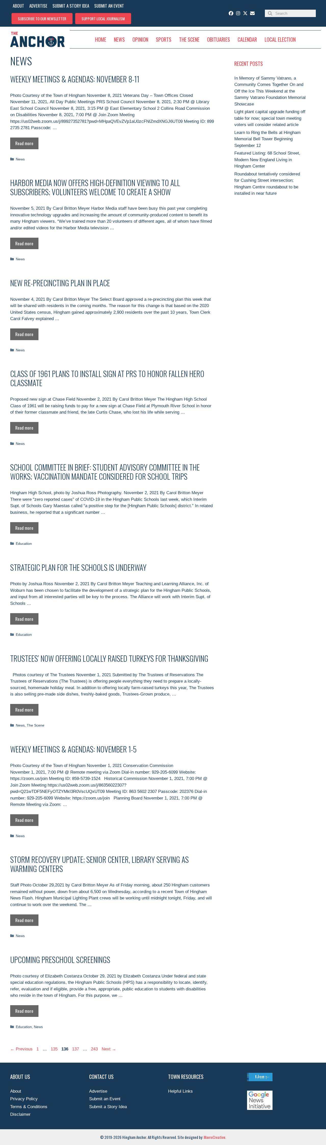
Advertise (98, 1091)
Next (109, 1049)
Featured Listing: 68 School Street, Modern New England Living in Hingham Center (267, 160)
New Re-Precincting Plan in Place (60, 283)
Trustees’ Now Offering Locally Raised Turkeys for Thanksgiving (109, 658)
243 (95, 1049)
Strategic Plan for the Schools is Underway (78, 567)
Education (24, 543)
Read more (24, 143)
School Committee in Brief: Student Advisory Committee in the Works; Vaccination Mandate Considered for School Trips (105, 471)
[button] (42, 18)
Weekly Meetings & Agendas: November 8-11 (74, 79)
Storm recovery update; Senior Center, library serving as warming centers (99, 864)
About (15, 1091)
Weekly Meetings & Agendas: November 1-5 (73, 749)
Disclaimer (20, 1114)
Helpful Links (180, 1091)
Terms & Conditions (28, 1106)
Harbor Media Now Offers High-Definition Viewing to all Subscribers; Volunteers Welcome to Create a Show (95, 187)
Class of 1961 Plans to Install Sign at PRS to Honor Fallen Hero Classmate (107, 378)
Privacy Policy (24, 1098)
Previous (21, 1049)
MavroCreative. (215, 1137)
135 (54, 1049)
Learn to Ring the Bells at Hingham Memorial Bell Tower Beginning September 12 (267, 139)
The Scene (35, 725)
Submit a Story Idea (108, 1106)
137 (76, 1049)
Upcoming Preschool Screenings (60, 959)
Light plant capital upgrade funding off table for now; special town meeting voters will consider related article (269, 118)
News (20, 159)
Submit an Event (104, 1098)
